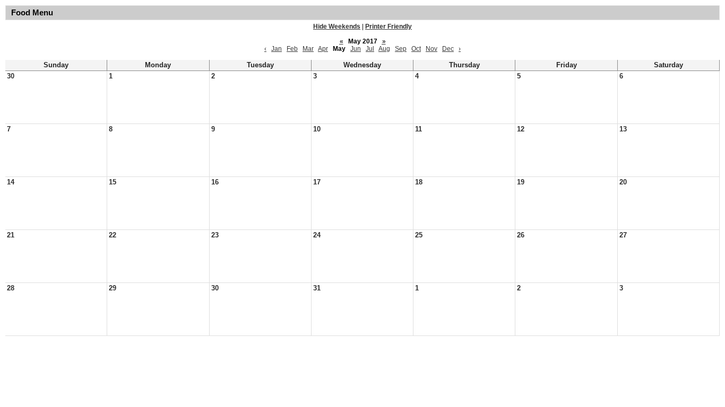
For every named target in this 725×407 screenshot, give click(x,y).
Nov (431, 48)
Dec (448, 48)
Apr (323, 48)
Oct (416, 48)
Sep (401, 48)
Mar (308, 48)
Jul (370, 48)
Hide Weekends (336, 26)
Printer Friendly (388, 26)
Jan (276, 48)
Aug (384, 48)
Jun (355, 48)
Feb (292, 48)
